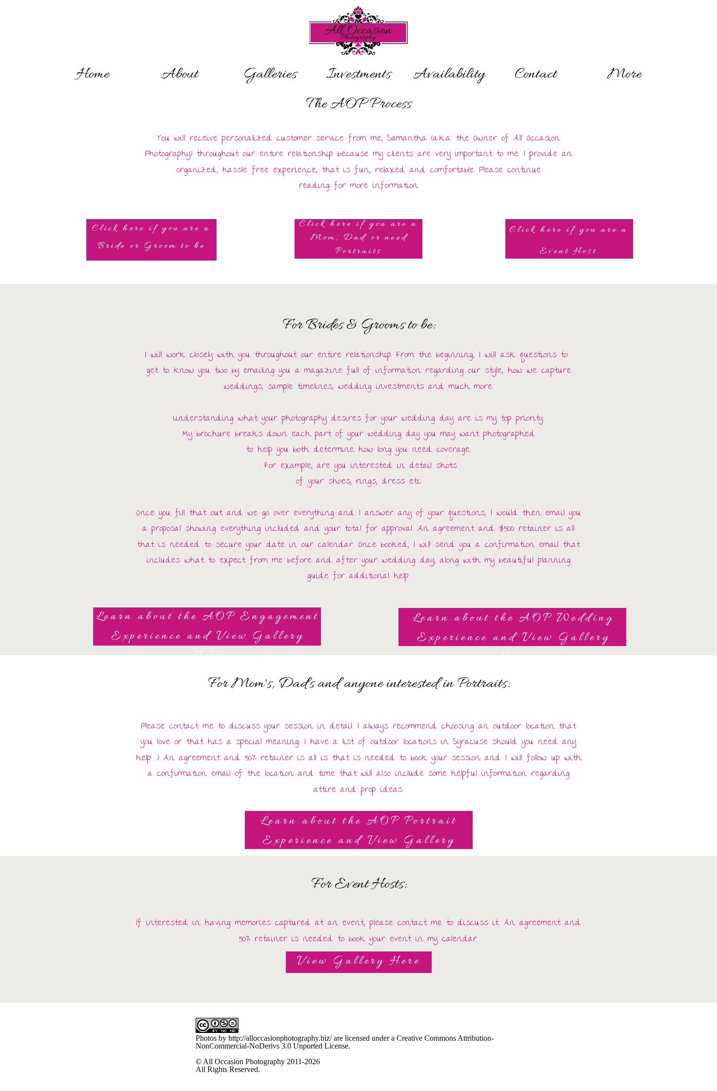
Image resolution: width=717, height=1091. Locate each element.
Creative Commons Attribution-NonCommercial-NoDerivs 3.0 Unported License (345, 1042)
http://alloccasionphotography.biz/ (280, 1038)
